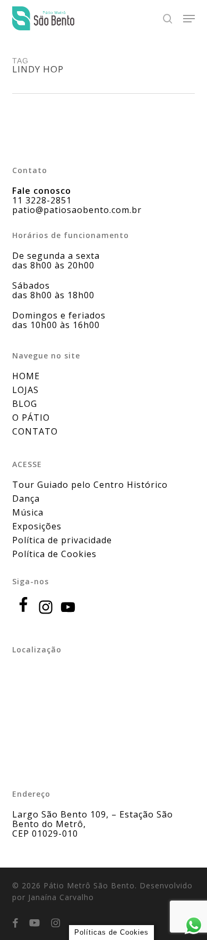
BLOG (24, 403)
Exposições (37, 526)
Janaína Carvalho (61, 897)
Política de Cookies (54, 554)
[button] (189, 18)
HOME (26, 376)
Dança (26, 498)
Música (28, 512)
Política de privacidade (62, 540)
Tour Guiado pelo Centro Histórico (90, 484)
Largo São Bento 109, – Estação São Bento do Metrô (92, 819)
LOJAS (25, 390)
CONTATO (35, 431)
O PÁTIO (31, 417)
